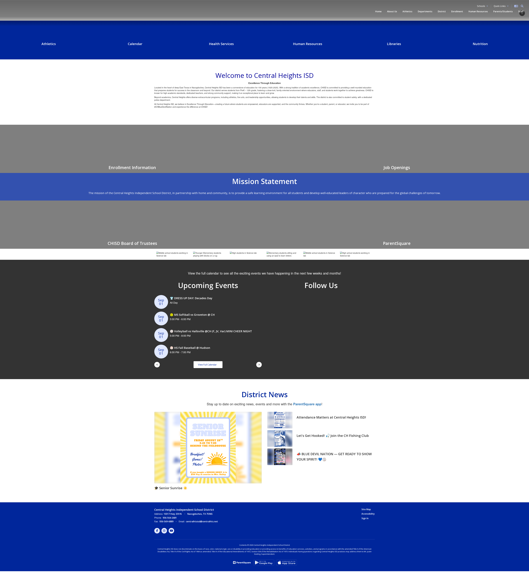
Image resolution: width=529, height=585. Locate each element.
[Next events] (259, 364)
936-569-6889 (166, 521)
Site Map (366, 509)
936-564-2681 (170, 517)
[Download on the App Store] (286, 563)
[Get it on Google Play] (263, 563)
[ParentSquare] (241, 562)
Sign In (365, 518)
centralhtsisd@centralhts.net (202, 521)
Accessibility (368, 513)
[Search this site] (522, 6)
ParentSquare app (307, 404)
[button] (482, 6)
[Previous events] (157, 364)
